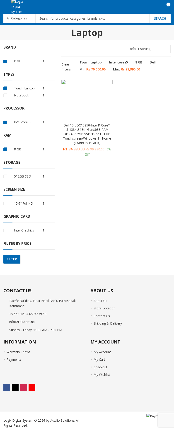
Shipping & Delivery (108, 323)
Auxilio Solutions (62, 420)
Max (126, 69)
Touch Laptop (91, 62)
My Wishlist (102, 374)
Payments (14, 359)
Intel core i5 (118, 62)
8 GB (138, 62)
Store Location (104, 308)
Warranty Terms (18, 352)
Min (93, 69)
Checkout (100, 367)
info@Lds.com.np (22, 322)
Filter (12, 259)
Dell (153, 62)
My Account (102, 352)
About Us (100, 301)
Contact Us (102, 316)
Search (160, 18)
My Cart (99, 359)
